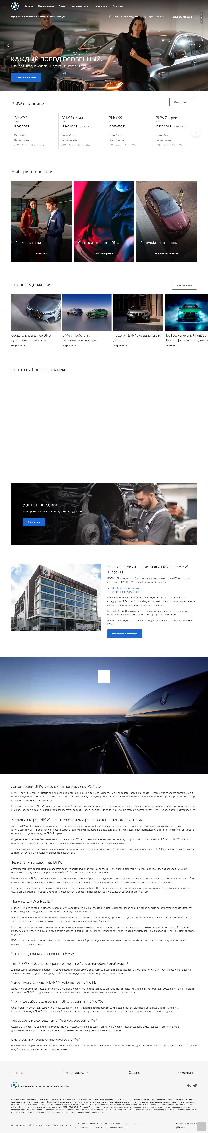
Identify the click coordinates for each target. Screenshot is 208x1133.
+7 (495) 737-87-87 (156, 16)
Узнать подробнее (26, 77)
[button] (18, 322)
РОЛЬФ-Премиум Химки (125, 591)
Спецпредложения (81, 5)
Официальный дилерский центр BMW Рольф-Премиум (38, 16)
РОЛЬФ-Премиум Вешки (125, 588)
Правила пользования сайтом (86, 1123)
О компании (101, 5)
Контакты (118, 5)
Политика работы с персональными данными (118, 1123)
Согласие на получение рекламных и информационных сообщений (101, 1127)
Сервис (62, 5)
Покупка (28, 5)
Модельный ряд (46, 5)
